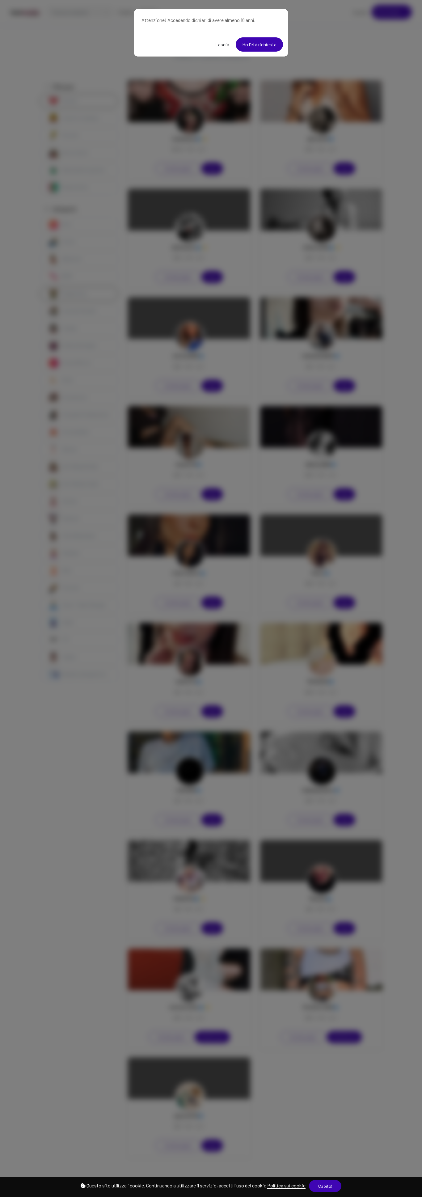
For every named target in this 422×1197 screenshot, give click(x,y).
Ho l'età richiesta (259, 44)
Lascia (222, 44)
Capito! (325, 1186)
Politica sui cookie (286, 1185)
